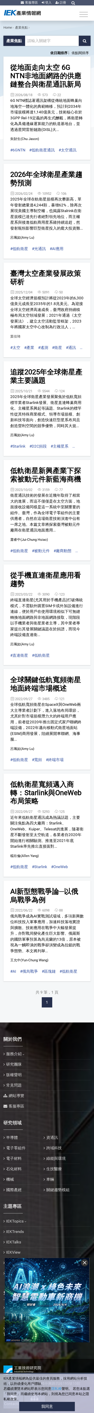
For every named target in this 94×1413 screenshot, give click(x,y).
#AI (13, 971)
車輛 (50, 1179)
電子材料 (14, 1158)
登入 (48, 2)
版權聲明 (14, 1074)
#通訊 (71, 347)
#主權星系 (59, 446)
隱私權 (56, 1389)
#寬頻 (37, 759)
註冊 (62, 2)
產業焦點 (21, 27)
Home (7, 27)
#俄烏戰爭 (29, 971)
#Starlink (18, 446)
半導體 (12, 1137)
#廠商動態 (62, 551)
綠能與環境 (56, 1158)
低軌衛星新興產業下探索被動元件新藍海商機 (45, 475)
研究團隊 (14, 1064)
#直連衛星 (19, 655)
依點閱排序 (80, 53)
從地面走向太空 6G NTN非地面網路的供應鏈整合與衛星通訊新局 (45, 75)
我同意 (47, 1406)
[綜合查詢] (73, 3)
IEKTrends (15, 1231)
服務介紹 (14, 1054)
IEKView (13, 1252)
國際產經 (14, 1190)
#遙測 (43, 347)
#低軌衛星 (19, 248)
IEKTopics (15, 1221)
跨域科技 (54, 1148)
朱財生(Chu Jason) (24, 139)
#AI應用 (56, 248)
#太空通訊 (67, 150)
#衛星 (57, 347)
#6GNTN (17, 150)
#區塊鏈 (49, 971)
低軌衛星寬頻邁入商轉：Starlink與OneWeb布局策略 (45, 792)
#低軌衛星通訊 (42, 150)
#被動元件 (41, 551)
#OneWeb (59, 866)
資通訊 (52, 1137)
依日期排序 (59, 53)
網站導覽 (16, 1095)
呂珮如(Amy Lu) (22, 238)
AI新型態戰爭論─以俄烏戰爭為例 (44, 895)
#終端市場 (55, 759)
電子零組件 (16, 1148)
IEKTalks (13, 1242)
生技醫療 (54, 1169)
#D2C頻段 (38, 446)
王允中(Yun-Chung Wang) (29, 960)
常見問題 (14, 1085)
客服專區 (31, 2)
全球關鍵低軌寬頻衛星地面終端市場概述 (45, 684)
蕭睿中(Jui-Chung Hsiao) (29, 540)
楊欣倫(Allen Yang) (24, 856)
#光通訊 (39, 248)
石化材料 (14, 1169)
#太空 (15, 347)
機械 (10, 1179)
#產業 (29, 347)
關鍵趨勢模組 (58, 1190)
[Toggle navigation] (83, 14)
